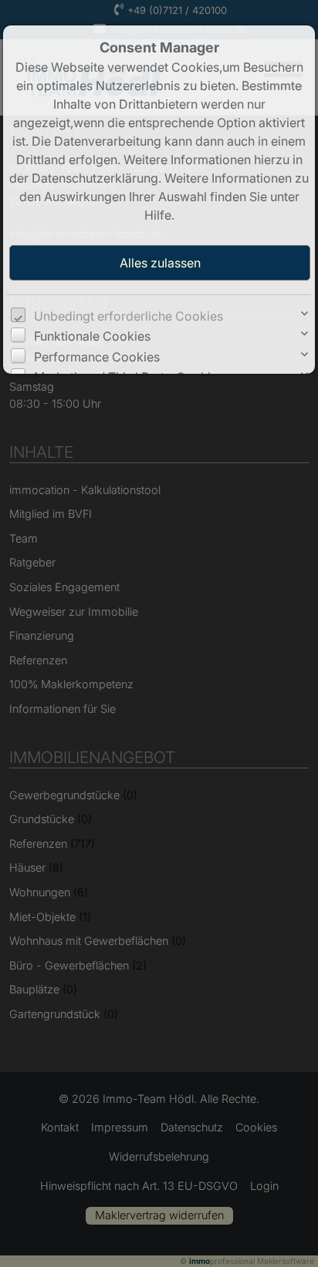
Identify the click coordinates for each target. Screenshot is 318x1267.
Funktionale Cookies (92, 336)
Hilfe (157, 215)
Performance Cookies (97, 357)
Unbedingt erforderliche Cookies (128, 316)
